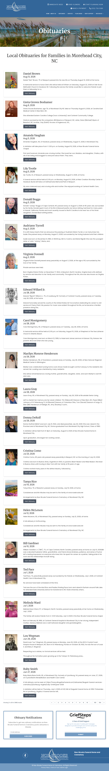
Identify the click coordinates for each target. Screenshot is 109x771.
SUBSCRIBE (28, 736)
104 (100, 702)
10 (87, 702)
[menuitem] (48, 13)
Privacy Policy (45, 767)
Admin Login (64, 767)
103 (95, 702)
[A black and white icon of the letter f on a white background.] (25, 755)
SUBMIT (81, 734)
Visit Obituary (30, 93)
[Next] (104, 702)
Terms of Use (55, 767)
